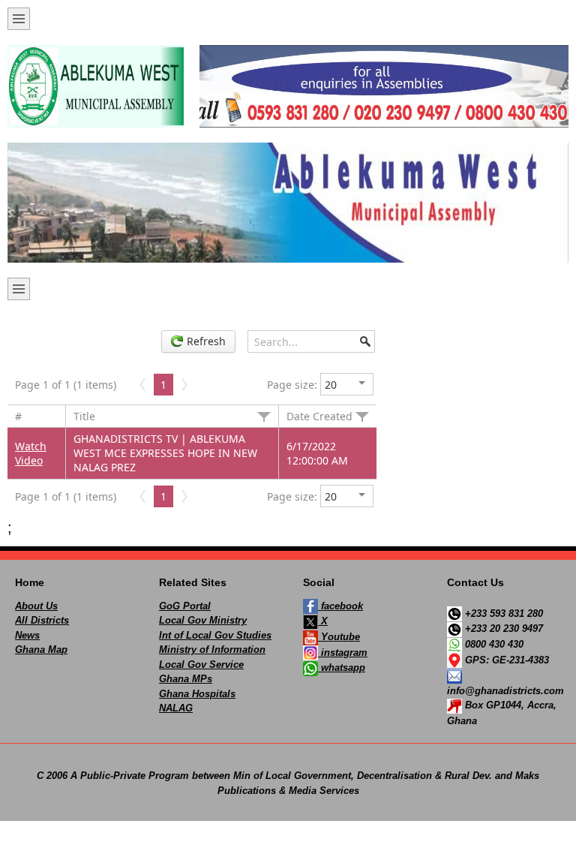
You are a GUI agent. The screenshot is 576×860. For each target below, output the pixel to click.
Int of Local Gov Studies (215, 635)
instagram (343, 652)
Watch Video (30, 453)
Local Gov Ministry (203, 620)
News (27, 635)
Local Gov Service (201, 664)
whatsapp (341, 667)
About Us (36, 606)
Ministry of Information (212, 649)
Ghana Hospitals (197, 693)
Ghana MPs (185, 678)
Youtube (339, 636)
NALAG (176, 708)
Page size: (292, 384)
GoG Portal (185, 606)
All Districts (42, 620)
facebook (340, 606)
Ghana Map (41, 649)
